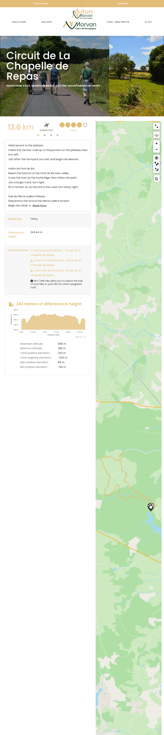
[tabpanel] (48, 127)
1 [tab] (38, 135)
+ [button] (157, 143)
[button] (19, 21)
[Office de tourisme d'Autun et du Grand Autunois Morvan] (79, 22)
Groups (123, 3)
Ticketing (41, 3)
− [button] (157, 149)
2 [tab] (44, 135)
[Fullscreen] (156, 126)
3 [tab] (51, 135)
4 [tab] (57, 135)
